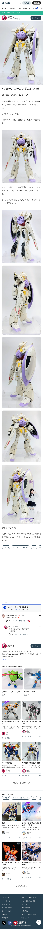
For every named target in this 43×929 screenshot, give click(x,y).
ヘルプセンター (7, 901)
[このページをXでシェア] (4, 923)
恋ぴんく (11, 17)
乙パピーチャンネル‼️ (13, 615)
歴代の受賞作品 (27, 908)
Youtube (4, 914)
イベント (33, 8)
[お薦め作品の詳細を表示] (39, 95)
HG (8, 19)
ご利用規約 (25, 911)
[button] (19, 3)
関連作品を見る (21, 886)
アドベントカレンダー (29, 897)
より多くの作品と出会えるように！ (12, 13)
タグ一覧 (24, 904)
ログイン (27, 3)
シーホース (30, 832)
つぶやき (12, 8)
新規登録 (37, 3)
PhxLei (28, 872)
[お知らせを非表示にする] (40, 13)
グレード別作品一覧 (28, 901)
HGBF (34, 547)
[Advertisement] (21, 573)
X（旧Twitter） (7, 911)
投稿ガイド (25, 918)
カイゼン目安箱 (7, 908)
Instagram (5, 918)
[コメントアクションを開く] (40, 615)
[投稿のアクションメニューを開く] (19, 738)
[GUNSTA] (6, 3)
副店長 (8, 873)
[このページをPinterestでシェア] (15, 923)
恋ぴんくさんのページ (21, 783)
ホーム (4, 8)
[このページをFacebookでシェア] (10, 923)
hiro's (7, 832)
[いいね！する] (38, 922)
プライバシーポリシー (29, 914)
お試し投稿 (22, 8)
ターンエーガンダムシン (20, 547)
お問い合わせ (6, 904)
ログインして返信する (18, 621)
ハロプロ (6, 547)
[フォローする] (35, 18)
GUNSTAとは (6, 897)
